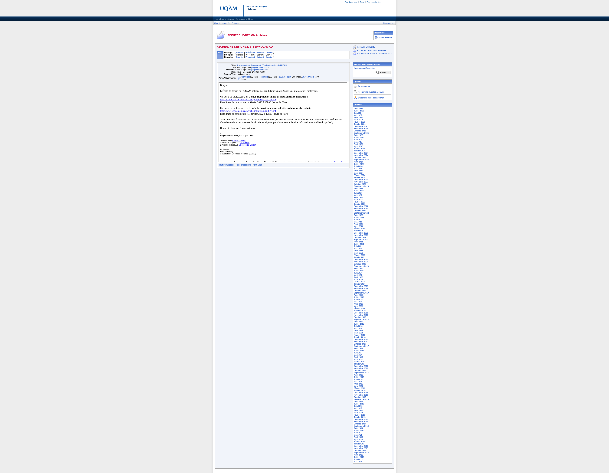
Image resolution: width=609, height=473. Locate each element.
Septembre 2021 (361, 239)
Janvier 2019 (360, 311)
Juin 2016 (358, 379)
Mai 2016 (358, 382)
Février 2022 (359, 228)
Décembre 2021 (361, 233)
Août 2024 (358, 162)
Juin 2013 (358, 459)
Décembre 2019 (361, 286)
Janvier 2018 (360, 337)
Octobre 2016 (360, 370)
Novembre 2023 (361, 182)
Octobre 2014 (360, 424)
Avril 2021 (358, 251)
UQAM (221, 19)
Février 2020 (359, 282)
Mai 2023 (358, 195)
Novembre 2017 (361, 342)
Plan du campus (351, 2)
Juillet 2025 (359, 137)
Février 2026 (359, 122)
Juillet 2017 (359, 350)
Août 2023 (358, 188)
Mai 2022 (358, 222)
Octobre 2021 (360, 237)
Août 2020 (358, 268)
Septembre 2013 (361, 453)
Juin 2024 (358, 166)
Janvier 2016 (360, 390)
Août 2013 (358, 455)
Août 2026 (358, 109)
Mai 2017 (358, 355)
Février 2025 (359, 148)
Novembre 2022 (361, 208)
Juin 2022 (358, 220)
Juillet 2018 (359, 324)
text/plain (246, 77)
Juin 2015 (358, 406)
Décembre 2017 (361, 339)
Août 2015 (358, 402)
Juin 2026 (358, 113)
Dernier (269, 53)
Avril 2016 (358, 384)
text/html (264, 77)
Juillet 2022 (359, 217)
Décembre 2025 (361, 126)
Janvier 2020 (360, 284)
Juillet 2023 (359, 191)
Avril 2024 (358, 171)
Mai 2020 (358, 275)
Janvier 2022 (360, 231)
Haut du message (226, 165)
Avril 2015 (358, 410)
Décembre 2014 (361, 419)
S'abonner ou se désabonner (371, 98)
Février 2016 (359, 388)
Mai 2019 (358, 302)
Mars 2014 (358, 439)
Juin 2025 (358, 140)
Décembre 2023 (361, 180)
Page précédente (243, 165)
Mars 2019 (358, 306)
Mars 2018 (358, 333)
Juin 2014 (358, 433)
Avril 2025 (358, 144)
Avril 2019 (358, 304)
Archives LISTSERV (366, 47)
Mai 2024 (358, 168)
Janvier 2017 (360, 364)
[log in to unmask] (259, 67)
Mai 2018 (358, 328)
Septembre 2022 (361, 213)
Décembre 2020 (361, 259)
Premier (239, 53)
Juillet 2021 (359, 244)
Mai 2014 (358, 435)
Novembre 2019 (361, 288)
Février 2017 (359, 362)
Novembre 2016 (361, 368)
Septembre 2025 (361, 133)
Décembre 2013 (361, 446)
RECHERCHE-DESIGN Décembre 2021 (374, 54)
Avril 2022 (358, 224)
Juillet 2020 (359, 271)
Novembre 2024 (361, 155)
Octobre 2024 (360, 157)
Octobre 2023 (360, 184)
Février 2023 (359, 202)
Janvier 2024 (360, 177)
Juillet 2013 (359, 457)
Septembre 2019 (361, 293)
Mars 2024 (358, 173)
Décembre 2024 (361, 153)
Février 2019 (359, 308)
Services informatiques (236, 19)
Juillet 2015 (359, 404)
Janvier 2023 (360, 204)
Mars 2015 (358, 413)
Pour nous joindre (373, 2)
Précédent (250, 53)
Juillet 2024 (359, 164)
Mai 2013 (358, 461)
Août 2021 (358, 242)
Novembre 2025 (361, 128)
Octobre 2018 (360, 317)
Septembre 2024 (361, 160)
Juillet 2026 (359, 111)
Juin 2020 (358, 273)
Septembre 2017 (361, 346)
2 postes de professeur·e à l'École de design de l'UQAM (262, 65)
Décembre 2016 (361, 366)
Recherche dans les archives (367, 64)
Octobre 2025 (360, 131)
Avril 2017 (358, 357)
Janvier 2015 (360, 417)
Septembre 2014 (361, 426)
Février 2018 (359, 335)
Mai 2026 (358, 115)
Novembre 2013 (361, 448)
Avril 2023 (358, 197)
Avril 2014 (358, 437)
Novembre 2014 (361, 422)
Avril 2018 (358, 330)
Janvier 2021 (360, 257)
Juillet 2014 (359, 430)
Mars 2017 (358, 359)
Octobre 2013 (360, 450)
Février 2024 (359, 175)
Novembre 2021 (361, 235)
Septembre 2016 (361, 373)
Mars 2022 (358, 226)
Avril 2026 (358, 117)
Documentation (385, 37)
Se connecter (364, 86)
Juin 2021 (358, 246)
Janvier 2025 (360, 151)
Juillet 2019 (359, 297)
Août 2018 (358, 322)
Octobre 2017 (360, 344)
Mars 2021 (358, 253)
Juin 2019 (358, 299)
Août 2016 (358, 375)
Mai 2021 (358, 248)
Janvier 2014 (360, 444)
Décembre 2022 (361, 206)
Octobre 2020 (360, 264)
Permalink (257, 165)
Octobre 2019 (360, 291)
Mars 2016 (358, 386)
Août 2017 (358, 348)
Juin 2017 (358, 353)
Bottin (362, 2)
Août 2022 (358, 215)
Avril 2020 (358, 277)
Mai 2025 (358, 142)
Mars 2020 (358, 279)
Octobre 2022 (360, 211)
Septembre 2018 (361, 319)
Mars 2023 (358, 200)
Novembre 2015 (361, 395)
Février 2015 (359, 415)
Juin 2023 (358, 193)
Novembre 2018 (361, 315)
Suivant (260, 53)
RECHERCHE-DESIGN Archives (371, 50)
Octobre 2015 (360, 397)
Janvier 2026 (360, 124)
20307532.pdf (285, 77)
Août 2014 (358, 428)
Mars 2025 (358, 146)
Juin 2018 (358, 326)
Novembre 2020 (361, 262)
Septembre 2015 (361, 399)
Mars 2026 (358, 120)
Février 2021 (359, 255)
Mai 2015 (358, 408)
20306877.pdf (308, 77)
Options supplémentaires (364, 68)
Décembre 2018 (361, 313)
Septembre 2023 (361, 186)
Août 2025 (358, 135)
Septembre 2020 (361, 266)
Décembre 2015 (361, 393)
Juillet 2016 (359, 377)
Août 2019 (358, 295)
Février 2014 (359, 441)
